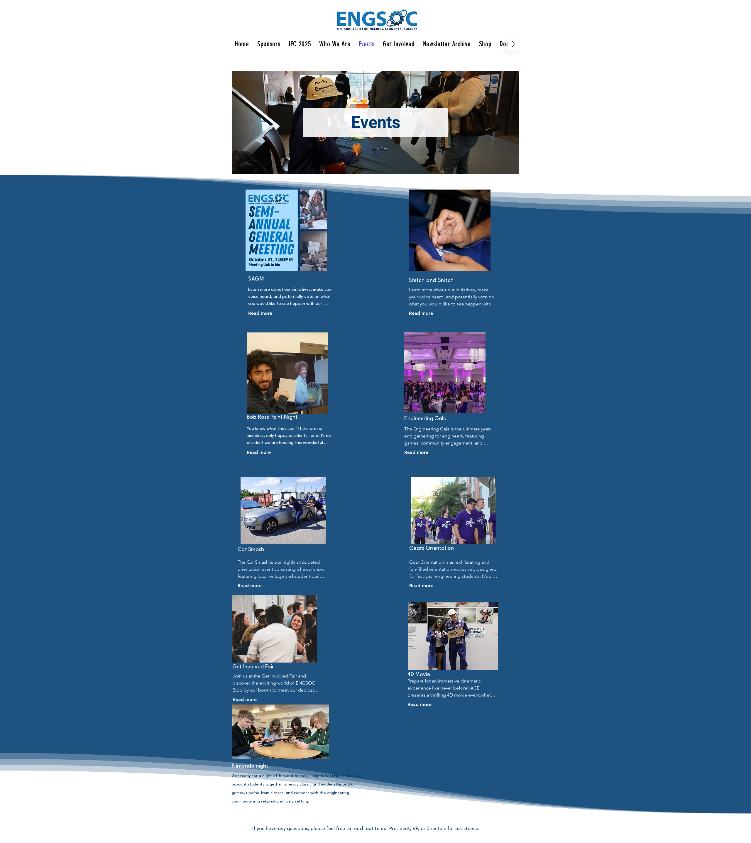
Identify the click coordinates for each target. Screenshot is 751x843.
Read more (260, 313)
